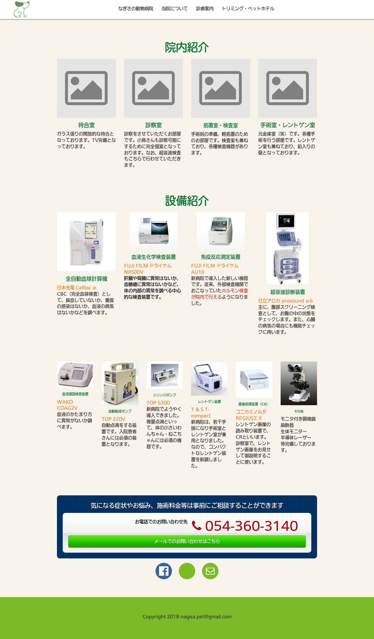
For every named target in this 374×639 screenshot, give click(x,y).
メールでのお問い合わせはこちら (187, 541)
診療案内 (205, 8)
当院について (175, 8)
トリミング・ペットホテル (248, 8)
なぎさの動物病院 (135, 8)
